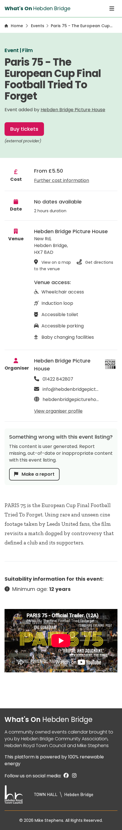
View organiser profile (58, 411)
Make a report (37, 474)
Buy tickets (24, 128)
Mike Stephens (93, 745)
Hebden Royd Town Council (35, 745)
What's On (48, 719)
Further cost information (61, 180)
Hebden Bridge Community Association (64, 738)
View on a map (56, 262)
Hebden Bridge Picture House (73, 109)
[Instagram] (73, 776)
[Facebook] (65, 776)
